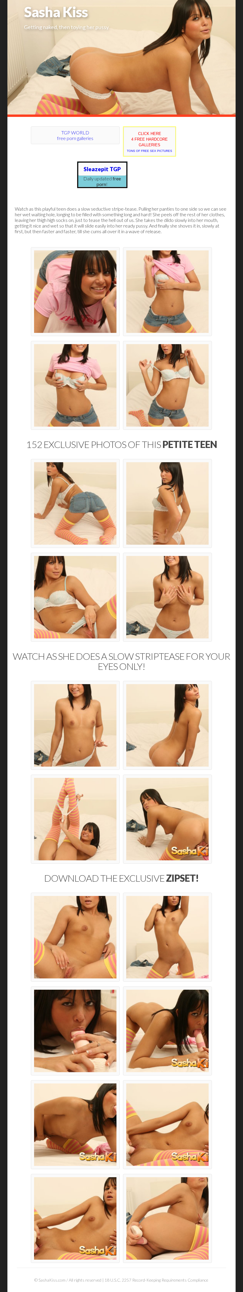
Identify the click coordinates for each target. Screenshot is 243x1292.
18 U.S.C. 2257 (118, 1280)
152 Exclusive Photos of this (121, 444)
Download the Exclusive (121, 878)
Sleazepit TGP (102, 169)
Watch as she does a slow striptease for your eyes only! (121, 661)
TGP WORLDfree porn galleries (75, 135)
